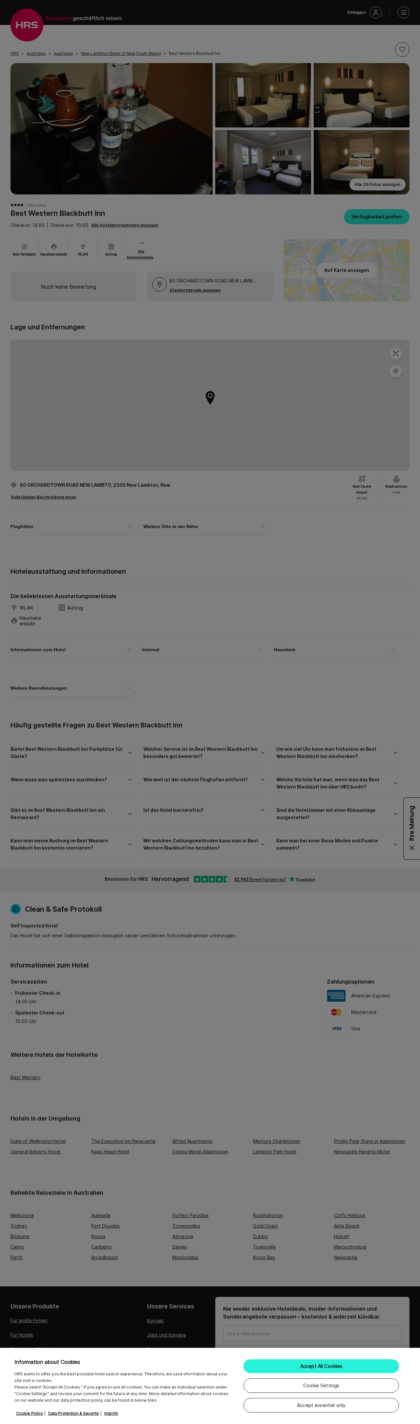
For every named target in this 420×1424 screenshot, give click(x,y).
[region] (210, 1386)
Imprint (111, 1413)
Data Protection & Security (73, 1413)
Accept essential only (321, 1405)
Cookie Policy (29, 1413)
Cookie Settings (321, 1385)
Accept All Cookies (321, 1366)
